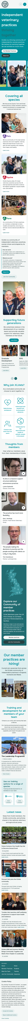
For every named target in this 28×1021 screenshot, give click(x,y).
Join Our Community (7, 974)
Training (16, 971)
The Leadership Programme (13, 756)
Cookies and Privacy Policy (16, 1001)
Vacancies (17, 974)
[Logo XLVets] (5, 4)
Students (16, 968)
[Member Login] (20, 4)
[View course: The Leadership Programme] (14, 745)
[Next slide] (15, 378)
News (15, 966)
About (3, 966)
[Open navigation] (24, 4)
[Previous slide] (12, 378)
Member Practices (7, 968)
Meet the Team (6, 971)
